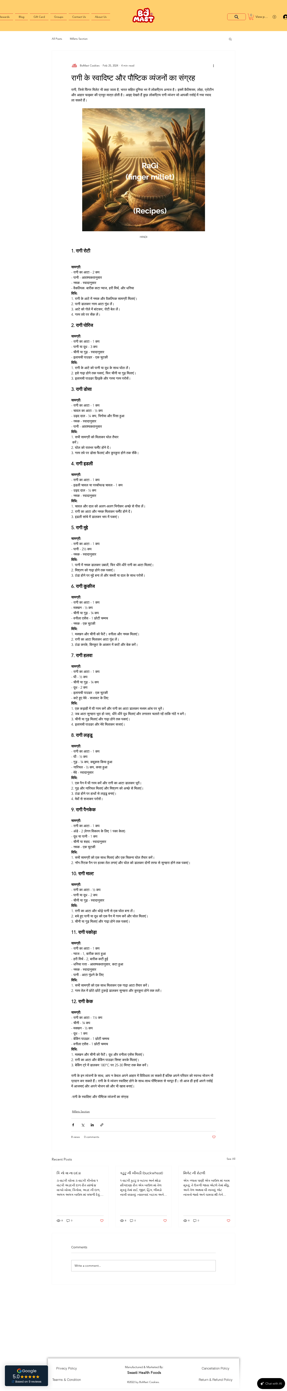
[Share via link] (102, 1125)
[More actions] (213, 65)
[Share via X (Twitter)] (83, 1125)
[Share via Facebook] (73, 1125)
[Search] (236, 16)
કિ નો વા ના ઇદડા (69, 1173)
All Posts (57, 38)
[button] (251, 17)
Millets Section (79, 38)
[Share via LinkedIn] (92, 1125)
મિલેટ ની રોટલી (194, 1173)
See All (231, 1159)
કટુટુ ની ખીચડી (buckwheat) (141, 1173)
